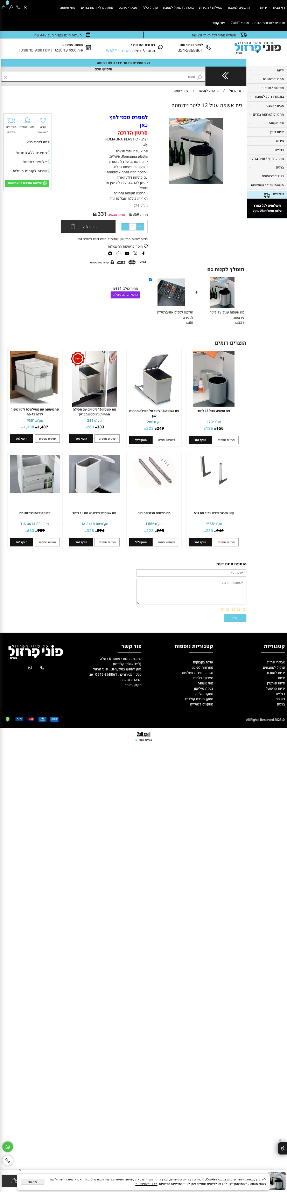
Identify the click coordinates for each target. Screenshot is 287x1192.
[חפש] (11, 7)
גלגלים (279, 699)
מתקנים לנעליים (201, 704)
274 (136, 205)
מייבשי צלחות (202, 678)
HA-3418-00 (90, 523)
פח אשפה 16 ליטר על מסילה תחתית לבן (154, 413)
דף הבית (279, 7)
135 (209, 429)
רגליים (279, 149)
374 (100, 531)
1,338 (28, 427)
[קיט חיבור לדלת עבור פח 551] (214, 484)
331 (102, 214)
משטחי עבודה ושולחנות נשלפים (267, 190)
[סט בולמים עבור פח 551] (154, 486)
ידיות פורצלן (275, 683)
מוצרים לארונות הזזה (269, 23)
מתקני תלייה (204, 693)
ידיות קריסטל (275, 688)
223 (150, 429)
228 (150, 531)
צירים (280, 140)
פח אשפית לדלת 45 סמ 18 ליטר (94, 513)
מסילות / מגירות (210, 7)
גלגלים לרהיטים (273, 176)
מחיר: (143, 214)
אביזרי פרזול (275, 662)
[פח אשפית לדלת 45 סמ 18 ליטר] (94, 492)
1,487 (42, 427)
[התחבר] (25, 7)
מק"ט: (144, 205)
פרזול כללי (150, 7)
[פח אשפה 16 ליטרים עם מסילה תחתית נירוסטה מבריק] (94, 405)
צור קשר (218, 23)
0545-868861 (106, 674)
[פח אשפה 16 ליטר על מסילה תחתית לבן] (154, 405)
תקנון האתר (133, 685)
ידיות (263, 7)
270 (209, 422)
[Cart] (3, 7)
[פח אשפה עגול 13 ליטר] (213, 405)
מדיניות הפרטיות (146, 1184)
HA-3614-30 (31, 523)
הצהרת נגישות (130, 679)
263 (90, 427)
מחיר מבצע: (116, 214)
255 (160, 531)
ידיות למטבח (275, 672)
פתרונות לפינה (202, 667)
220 (209, 531)
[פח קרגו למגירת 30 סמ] (35, 492)
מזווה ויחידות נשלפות (197, 672)
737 (41, 531)
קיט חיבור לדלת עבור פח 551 (214, 513)
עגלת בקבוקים (203, 662)
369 (136, 215)
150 (220, 429)
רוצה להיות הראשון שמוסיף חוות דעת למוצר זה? (112, 239)
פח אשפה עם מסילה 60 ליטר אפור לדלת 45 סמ (35, 412)
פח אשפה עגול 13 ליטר (213, 410)
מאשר (32, 1182)
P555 (209, 523)
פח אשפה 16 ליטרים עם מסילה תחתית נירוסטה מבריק (94, 412)
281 (90, 420)
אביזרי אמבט (128, 7)
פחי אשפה (67, 7)
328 (90, 531)
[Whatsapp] (7, 1147)
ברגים (280, 167)
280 (150, 422)
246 (220, 531)
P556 (150, 523)
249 (160, 429)
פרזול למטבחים (273, 667)
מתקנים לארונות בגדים (97, 7)
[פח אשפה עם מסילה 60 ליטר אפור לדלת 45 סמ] (35, 402)
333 (100, 427)
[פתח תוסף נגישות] (282, 1148)
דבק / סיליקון (203, 688)
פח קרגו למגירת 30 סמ (34, 513)
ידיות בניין (277, 132)
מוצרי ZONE (240, 23)
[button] (235, 121)
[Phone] (18, 7)
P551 (31, 420)
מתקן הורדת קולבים (198, 699)
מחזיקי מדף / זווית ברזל (268, 158)
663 (30, 531)
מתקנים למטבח (239, 7)
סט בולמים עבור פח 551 (154, 513)
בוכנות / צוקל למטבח (178, 7)
